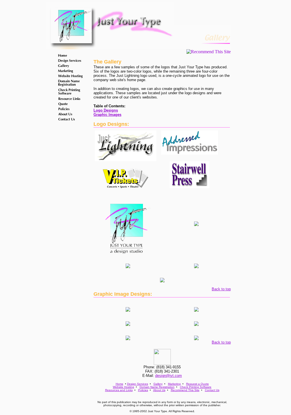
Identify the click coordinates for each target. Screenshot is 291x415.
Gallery (158, 383)
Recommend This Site (185, 390)
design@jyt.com (168, 375)
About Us (159, 390)
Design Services (137, 383)
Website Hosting (123, 387)
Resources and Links (119, 390)
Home (119, 383)
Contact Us (212, 390)
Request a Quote (197, 383)
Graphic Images (107, 114)
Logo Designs (105, 110)
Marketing (174, 383)
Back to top (221, 289)
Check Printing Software (195, 387)
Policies (143, 390)
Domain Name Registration (157, 387)
